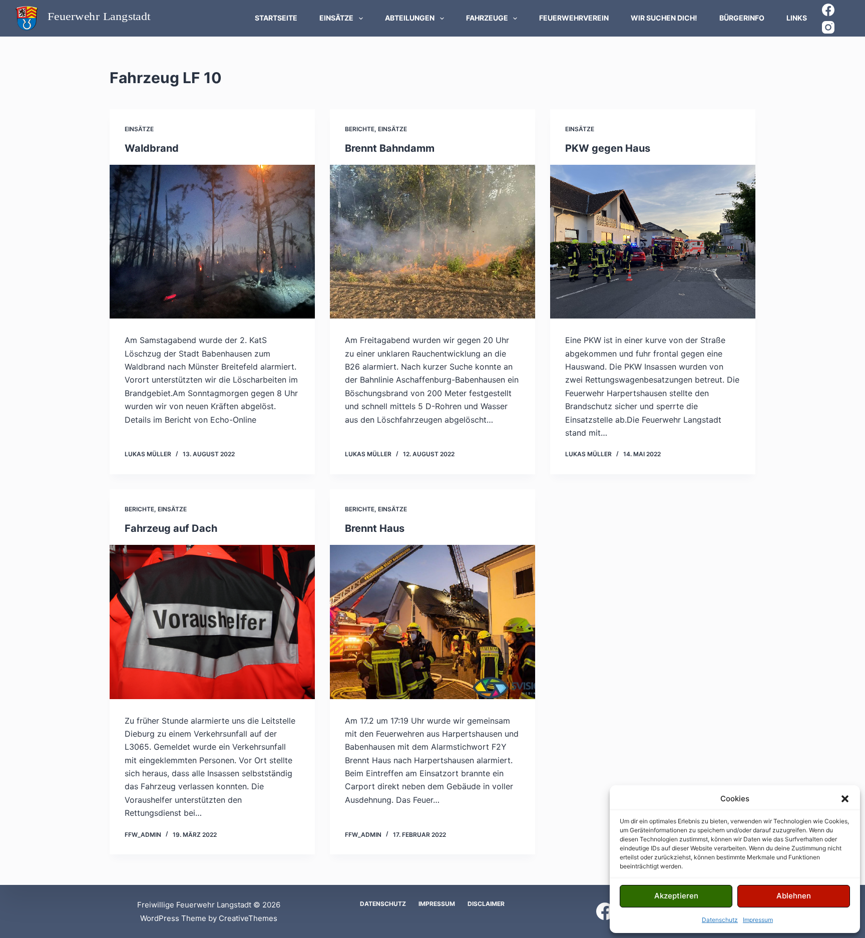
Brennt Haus (374, 528)
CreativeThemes (248, 918)
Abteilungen (410, 18)
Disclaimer (486, 903)
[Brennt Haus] (432, 622)
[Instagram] (828, 27)
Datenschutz (720, 919)
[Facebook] (828, 10)
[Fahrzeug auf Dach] (212, 622)
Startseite (276, 18)
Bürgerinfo (741, 18)
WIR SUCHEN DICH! (664, 18)
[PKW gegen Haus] (652, 242)
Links (796, 18)
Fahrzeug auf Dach (171, 528)
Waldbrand (152, 148)
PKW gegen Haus (607, 148)
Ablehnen (793, 895)
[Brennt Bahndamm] (432, 242)
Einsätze (336, 18)
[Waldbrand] (212, 242)
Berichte (359, 129)
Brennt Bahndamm (390, 148)
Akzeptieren (676, 895)
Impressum (758, 919)
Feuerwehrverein (574, 18)
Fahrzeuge (487, 18)
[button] (845, 799)
